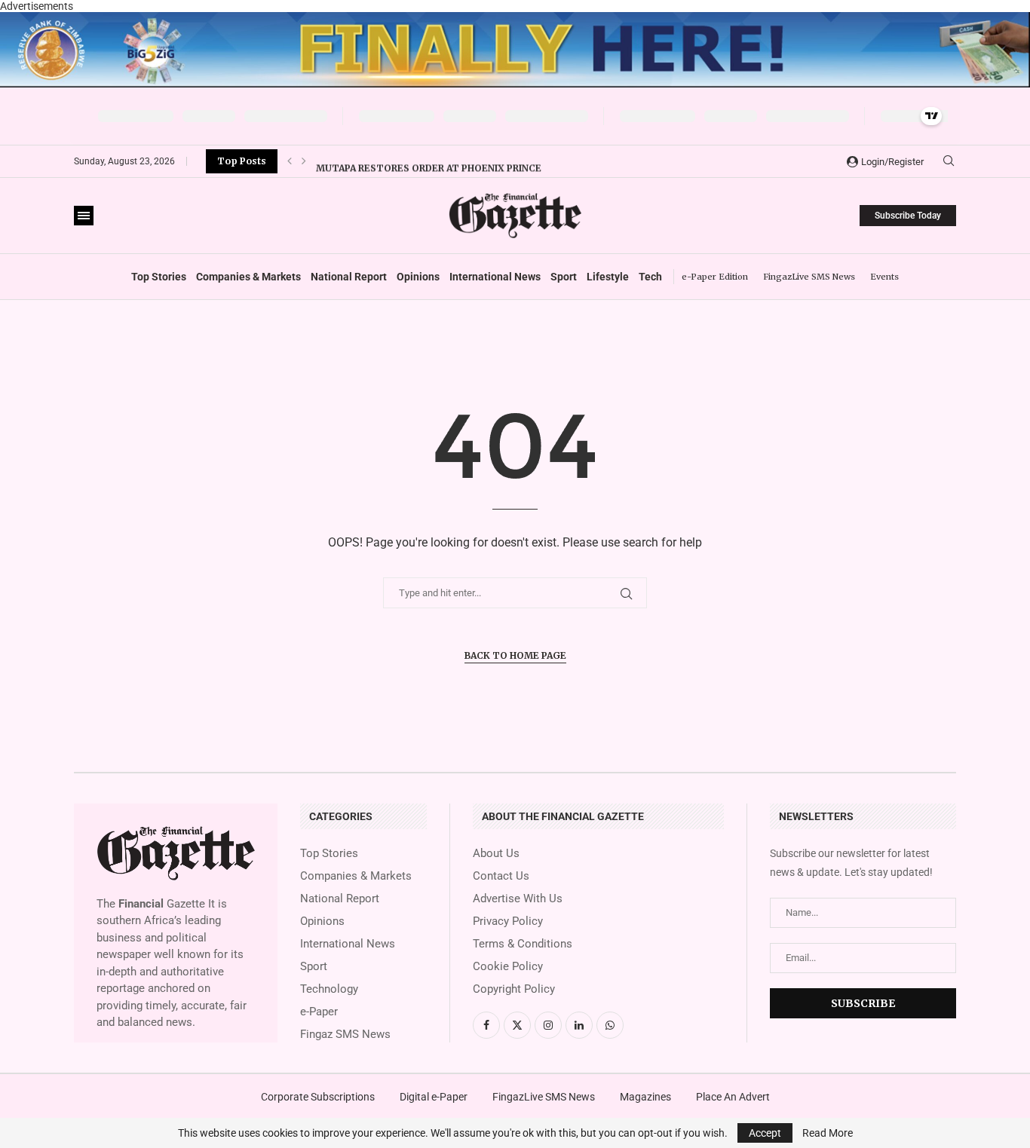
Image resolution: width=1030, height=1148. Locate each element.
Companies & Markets (248, 277)
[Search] (948, 161)
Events (884, 276)
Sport (563, 277)
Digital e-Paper (433, 1097)
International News (495, 277)
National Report (349, 277)
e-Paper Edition (715, 276)
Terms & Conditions (522, 944)
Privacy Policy (508, 921)
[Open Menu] (83, 215)
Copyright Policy (514, 989)
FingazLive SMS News (809, 276)
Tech (650, 277)
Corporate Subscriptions (318, 1097)
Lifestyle (608, 277)
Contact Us (501, 876)
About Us (496, 853)
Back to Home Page (515, 655)
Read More (827, 1133)
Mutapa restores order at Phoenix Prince (428, 161)
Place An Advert (733, 1097)
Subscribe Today (908, 215)
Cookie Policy (508, 966)
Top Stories (158, 277)
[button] (290, 161)
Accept (765, 1133)
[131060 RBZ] (515, 18)
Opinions (418, 277)
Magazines (645, 1097)
